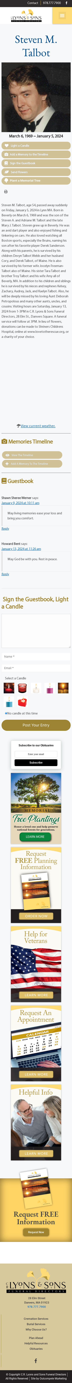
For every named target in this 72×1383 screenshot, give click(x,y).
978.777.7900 (36, 1306)
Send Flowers (18, 172)
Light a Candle (19, 145)
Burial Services (36, 1324)
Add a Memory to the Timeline (29, 154)
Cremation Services (36, 1318)
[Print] (6, 191)
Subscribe (36, 762)
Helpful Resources (36, 1343)
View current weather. (38, 425)
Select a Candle (15, 678)
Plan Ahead (36, 1338)
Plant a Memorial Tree (25, 180)
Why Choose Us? (36, 1329)
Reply (5, 528)
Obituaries (36, 1348)
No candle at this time (22, 713)
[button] (62, 15)
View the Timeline (22, 455)
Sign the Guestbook (22, 163)
